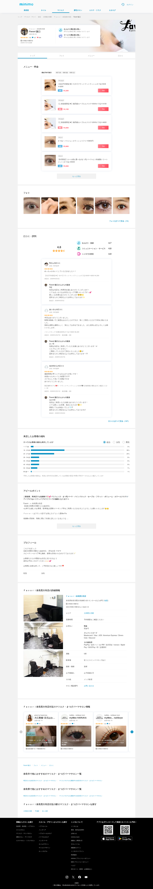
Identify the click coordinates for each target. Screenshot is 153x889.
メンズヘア (42, 830)
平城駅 (37, 811)
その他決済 (88, 642)
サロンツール (75, 844)
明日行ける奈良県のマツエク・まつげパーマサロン (39, 796)
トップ (20, 17)
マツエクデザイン (44, 848)
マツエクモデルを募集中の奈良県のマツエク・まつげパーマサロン (80, 796)
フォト (61, 55)
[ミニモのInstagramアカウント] (67, 878)
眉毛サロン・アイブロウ (24, 837)
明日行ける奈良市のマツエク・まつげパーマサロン (39, 780)
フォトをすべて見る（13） (119, 221)
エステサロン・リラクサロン (25, 840)
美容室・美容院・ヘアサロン (25, 826)
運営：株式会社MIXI (77, 830)
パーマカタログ (44, 837)
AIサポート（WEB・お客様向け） (82, 869)
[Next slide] (132, 731)
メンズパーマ (43, 840)
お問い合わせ (89, 686)
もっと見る (76, 176)
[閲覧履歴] (123, 4)
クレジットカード (90, 633)
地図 (106, 600)
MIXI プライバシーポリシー (80, 862)
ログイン (130, 4)
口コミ (120, 55)
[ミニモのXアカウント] (73, 877)
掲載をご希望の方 (76, 840)
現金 (85, 626)
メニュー (91, 55)
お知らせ (74, 833)
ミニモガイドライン (77, 851)
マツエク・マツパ (30, 17)
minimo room (75, 837)
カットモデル (43, 851)
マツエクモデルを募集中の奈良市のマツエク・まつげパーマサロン (80, 780)
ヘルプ (73, 865)
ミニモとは (74, 826)
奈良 (39, 17)
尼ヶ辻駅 (45, 811)
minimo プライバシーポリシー (80, 858)
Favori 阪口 (27, 765)
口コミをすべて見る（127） (119, 421)
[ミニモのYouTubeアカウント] (86, 877)
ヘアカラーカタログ (45, 833)
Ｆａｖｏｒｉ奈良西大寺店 (62, 17)
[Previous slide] (21, 731)
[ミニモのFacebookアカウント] (79, 878)
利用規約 (74, 855)
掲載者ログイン (76, 848)
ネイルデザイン (44, 844)
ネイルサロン (20, 830)
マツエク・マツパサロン (24, 833)
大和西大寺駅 (47, 17)
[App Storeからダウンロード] (108, 839)
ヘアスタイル (43, 826)
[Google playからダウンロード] (125, 839)
